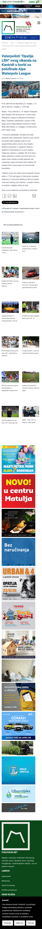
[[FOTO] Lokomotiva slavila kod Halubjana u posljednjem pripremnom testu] (10, 376)
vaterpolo (16, 208)
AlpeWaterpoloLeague (27, 208)
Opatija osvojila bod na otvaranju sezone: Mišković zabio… (30, 388)
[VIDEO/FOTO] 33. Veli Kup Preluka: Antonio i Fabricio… (10, 283)
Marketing (6, 881)
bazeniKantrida (9, 212)
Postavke (7, 923)
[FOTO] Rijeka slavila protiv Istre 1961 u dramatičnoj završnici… (10, 353)
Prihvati (31, 923)
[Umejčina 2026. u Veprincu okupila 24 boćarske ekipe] (30, 342)
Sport (12, 43)
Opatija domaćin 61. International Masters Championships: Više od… (10, 318)
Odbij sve (19, 923)
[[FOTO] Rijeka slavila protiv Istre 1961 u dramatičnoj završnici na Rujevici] (10, 342)
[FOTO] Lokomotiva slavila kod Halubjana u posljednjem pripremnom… (10, 388)
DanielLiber (19, 212)
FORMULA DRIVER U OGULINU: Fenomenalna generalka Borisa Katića (30, 285)
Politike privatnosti (9, 890)
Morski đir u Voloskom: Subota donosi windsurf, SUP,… (29, 248)
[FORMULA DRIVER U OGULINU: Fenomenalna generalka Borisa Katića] (30, 273)
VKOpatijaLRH (7, 208)
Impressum (6, 876)
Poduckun (5, 43)
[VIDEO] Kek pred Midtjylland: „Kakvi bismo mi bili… (9, 250)
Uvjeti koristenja (8, 885)
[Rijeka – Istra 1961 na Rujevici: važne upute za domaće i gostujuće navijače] (30, 411)
